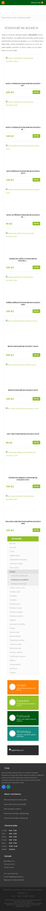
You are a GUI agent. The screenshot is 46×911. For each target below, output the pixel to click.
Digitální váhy (14, 555)
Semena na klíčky (16, 563)
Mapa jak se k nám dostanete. (14, 880)
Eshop (19, 896)
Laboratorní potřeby (17, 624)
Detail (36, 92)
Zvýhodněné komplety (18, 559)
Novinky (13, 543)
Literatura (13, 668)
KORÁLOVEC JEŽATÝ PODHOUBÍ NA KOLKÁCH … (23, 260)
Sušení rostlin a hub (17, 588)
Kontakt (31, 896)
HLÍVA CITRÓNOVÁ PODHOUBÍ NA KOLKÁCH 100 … (23, 84)
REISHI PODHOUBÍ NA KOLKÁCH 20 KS (23, 390)
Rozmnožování (15, 636)
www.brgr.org (31, 890)
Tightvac (13, 660)
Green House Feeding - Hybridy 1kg (16, 818)
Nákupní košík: (37, 3)
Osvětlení (13, 596)
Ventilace (13, 600)
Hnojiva (12, 628)
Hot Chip (13, 547)
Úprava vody (14, 632)
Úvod (13, 896)
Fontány (13, 672)
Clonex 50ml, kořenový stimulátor (15, 804)
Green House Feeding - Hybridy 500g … (17, 813)
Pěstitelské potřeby (17, 640)
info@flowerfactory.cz (15, 877)
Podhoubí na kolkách (24, 18)
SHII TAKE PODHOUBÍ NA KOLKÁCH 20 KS (23, 434)
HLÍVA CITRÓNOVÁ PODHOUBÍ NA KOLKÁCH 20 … (23, 128)
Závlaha (13, 620)
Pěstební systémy (16, 616)
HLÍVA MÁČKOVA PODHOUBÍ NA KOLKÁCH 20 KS (23, 172)
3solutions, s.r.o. (23, 893)
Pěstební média (16, 608)
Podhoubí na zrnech (18, 584)
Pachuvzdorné (15, 664)
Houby (14, 18)
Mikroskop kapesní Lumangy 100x (15, 800)
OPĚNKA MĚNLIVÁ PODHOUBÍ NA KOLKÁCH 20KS (23, 303)
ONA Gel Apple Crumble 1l (12, 809)
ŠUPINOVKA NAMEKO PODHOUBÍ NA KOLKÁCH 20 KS (23, 479)
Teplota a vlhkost (16, 652)
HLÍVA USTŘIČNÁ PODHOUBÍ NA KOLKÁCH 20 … (23, 216)
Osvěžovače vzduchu (18, 656)
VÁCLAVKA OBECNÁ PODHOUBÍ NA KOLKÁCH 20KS (23, 522)
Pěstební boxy (15, 604)
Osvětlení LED (15, 592)
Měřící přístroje (15, 648)
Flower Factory (6, 18)
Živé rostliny (14, 567)
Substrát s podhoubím (19, 576)
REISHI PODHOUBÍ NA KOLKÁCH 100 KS (23, 346)
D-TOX (12, 551)
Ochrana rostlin (16, 644)
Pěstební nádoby (16, 612)
